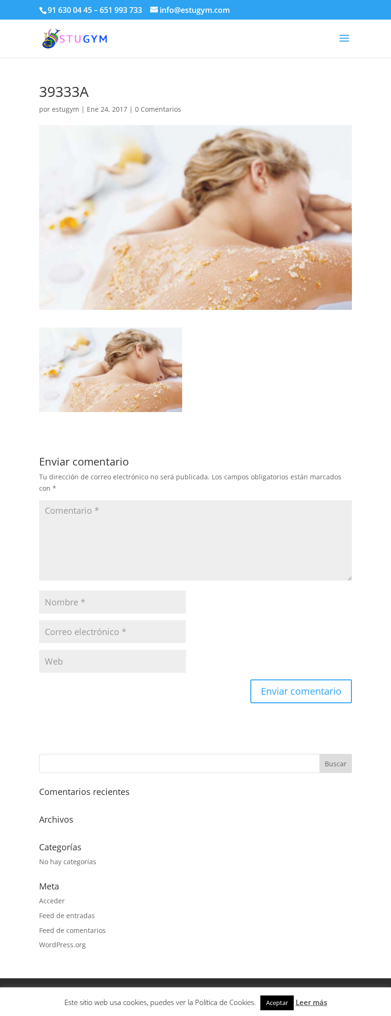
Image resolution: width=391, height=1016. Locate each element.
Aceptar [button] (277, 1002)
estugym (65, 109)
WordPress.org (62, 944)
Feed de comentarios (72, 930)
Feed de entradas (67, 915)
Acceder (52, 900)
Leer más (311, 1002)
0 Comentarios (158, 109)
